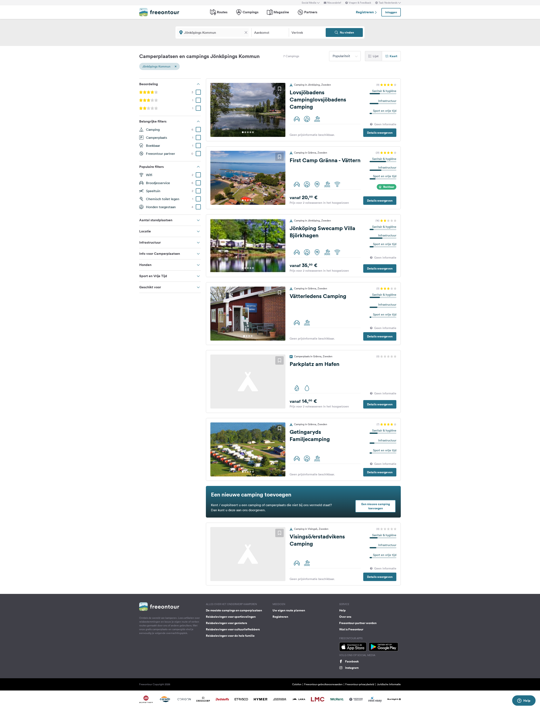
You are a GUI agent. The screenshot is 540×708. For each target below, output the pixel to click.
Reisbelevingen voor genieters (226, 623)
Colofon (296, 684)
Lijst (375, 56)
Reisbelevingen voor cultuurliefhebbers (233, 629)
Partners (310, 12)
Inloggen (391, 12)
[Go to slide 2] (245, 132)
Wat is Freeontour (351, 629)
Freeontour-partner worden (358, 623)
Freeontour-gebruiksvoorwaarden (323, 684)
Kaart (393, 56)
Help (342, 610)
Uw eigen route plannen (289, 610)
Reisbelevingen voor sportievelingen (231, 617)
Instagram (352, 668)
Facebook (352, 661)
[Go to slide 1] (243, 132)
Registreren (365, 12)
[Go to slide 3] (248, 132)
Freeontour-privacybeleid (359, 684)
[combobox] (345, 56)
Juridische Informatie (389, 684)
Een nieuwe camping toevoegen (375, 506)
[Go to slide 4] (250, 132)
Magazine (281, 12)
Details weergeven (380, 133)
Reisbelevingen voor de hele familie (230, 636)
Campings (250, 12)
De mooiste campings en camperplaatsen (234, 610)
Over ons (345, 617)
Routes (222, 12)
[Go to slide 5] (253, 132)
